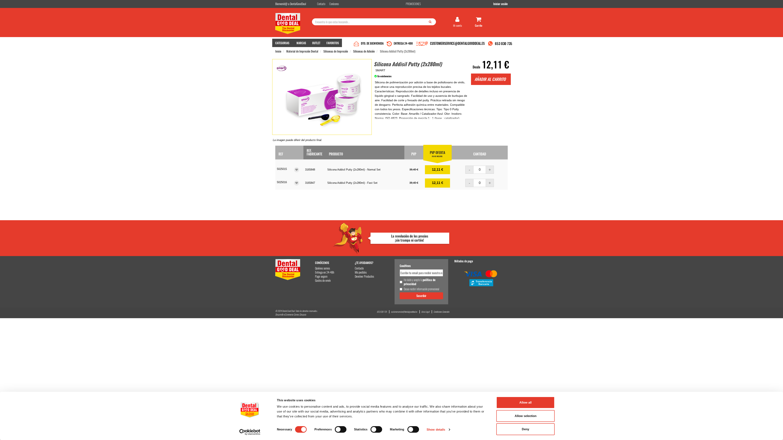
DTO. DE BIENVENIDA (372, 43)
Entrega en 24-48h (324, 272)
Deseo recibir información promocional (421, 289)
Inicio (278, 51)
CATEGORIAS (282, 43)
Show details (436, 429)
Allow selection (525, 416)
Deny (525, 429)
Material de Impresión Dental (302, 51)
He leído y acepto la (420, 282)
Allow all (525, 402)
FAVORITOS (332, 43)
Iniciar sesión (500, 4)
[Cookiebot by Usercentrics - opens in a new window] (250, 432)
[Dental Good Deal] (292, 23)
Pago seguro (321, 276)
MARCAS (301, 43)
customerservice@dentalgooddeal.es (404, 311)
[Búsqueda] (431, 21)
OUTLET (316, 43)
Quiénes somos (322, 268)
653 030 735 (503, 43)
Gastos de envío (323, 280)
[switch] (340, 429)
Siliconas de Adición (364, 51)
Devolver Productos (364, 276)
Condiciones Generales (441, 311)
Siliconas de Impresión (335, 51)
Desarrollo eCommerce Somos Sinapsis (290, 314)
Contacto (359, 268)
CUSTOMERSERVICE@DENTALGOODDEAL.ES (457, 43)
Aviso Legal (425, 311)
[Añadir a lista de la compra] (296, 169)
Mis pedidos (361, 272)
